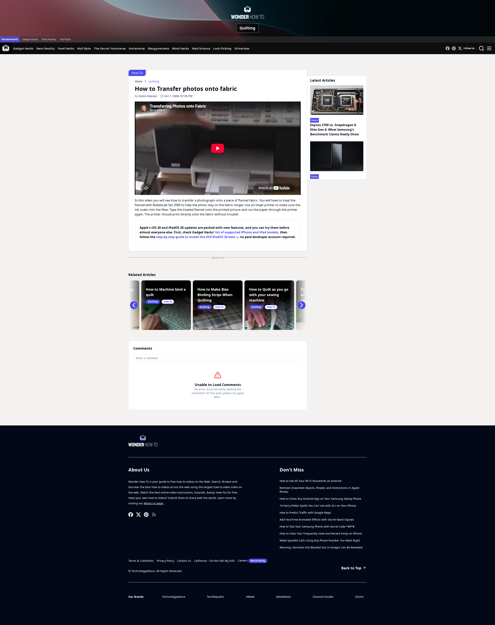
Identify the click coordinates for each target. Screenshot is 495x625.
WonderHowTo (10, 39)
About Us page (154, 503)
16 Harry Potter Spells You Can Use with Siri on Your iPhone (318, 505)
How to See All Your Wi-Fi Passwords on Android (310, 481)
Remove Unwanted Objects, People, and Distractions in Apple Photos (319, 490)
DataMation (283, 597)
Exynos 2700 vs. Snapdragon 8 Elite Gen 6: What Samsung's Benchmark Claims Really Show (334, 129)
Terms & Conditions (141, 561)
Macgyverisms (158, 48)
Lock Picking (222, 48)
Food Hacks (66, 48)
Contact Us (184, 561)
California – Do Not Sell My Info (214, 561)
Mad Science (201, 48)
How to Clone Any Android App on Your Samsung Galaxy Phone (320, 498)
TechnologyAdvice (173, 597)
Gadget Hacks (30, 39)
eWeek (250, 597)
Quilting (247, 28)
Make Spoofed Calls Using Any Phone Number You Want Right (320, 540)
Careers (251, 560)
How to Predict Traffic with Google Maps (305, 512)
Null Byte (65, 39)
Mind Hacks (180, 48)
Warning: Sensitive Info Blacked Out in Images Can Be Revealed (321, 547)
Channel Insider (323, 597)
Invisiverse (137, 48)
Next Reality (49, 39)
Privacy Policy (165, 561)
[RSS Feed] (154, 514)
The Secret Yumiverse (110, 48)
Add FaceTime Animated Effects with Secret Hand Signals (317, 519)
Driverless (242, 48)
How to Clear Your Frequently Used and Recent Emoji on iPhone (321, 533)
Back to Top (351, 568)
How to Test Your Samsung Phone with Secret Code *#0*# (317, 526)
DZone (359, 597)
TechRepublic (215, 597)
